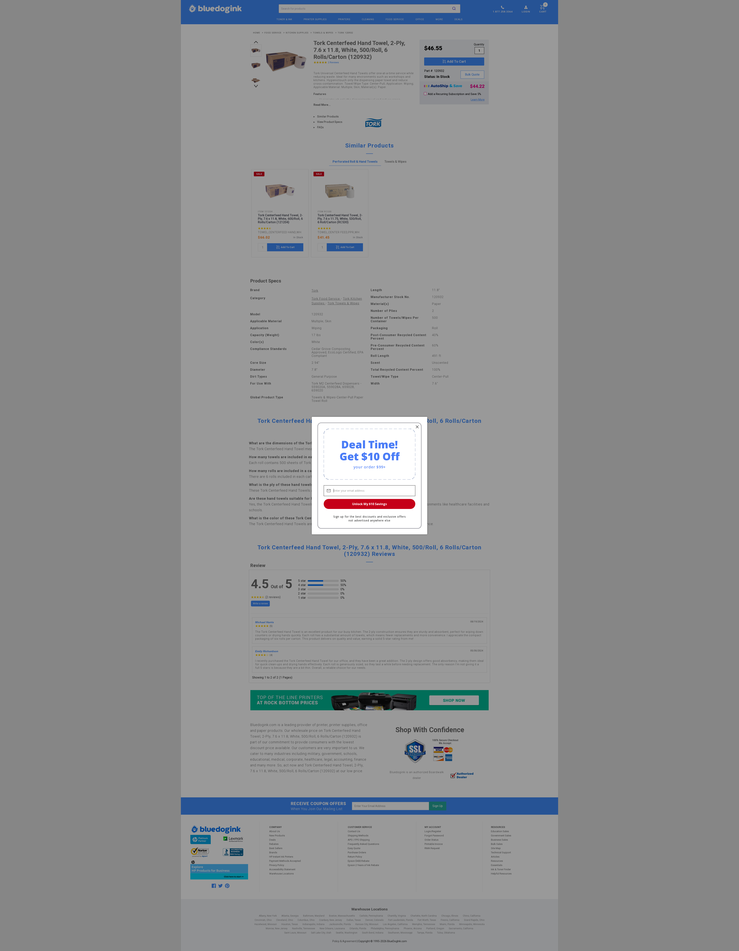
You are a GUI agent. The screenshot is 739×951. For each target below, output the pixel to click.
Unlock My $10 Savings (369, 504)
